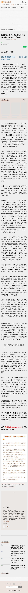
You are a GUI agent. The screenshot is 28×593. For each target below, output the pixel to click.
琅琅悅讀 (3, 29)
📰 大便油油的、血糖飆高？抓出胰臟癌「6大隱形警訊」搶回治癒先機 (14, 472)
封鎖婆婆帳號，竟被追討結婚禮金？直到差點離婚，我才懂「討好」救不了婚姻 (18, 547)
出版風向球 (4, 7)
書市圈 (12, 5)
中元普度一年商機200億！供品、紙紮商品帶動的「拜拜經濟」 (18, 560)
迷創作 (22, 5)
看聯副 (8, 5)
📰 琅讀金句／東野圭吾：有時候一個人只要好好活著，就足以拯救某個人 (14, 445)
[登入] (24, 2)
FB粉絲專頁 (6, 521)
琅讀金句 (10, 7)
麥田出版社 (13, 39)
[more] (24, 100)
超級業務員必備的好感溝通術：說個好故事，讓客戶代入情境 (18, 553)
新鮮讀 (3, 5)
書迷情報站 (16, 7)
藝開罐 (17, 5)
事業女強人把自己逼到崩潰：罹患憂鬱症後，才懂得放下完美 (18, 567)
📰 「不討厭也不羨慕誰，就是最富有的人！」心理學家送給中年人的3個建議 (14, 466)
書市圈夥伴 (22, 7)
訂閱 (20, 587)
